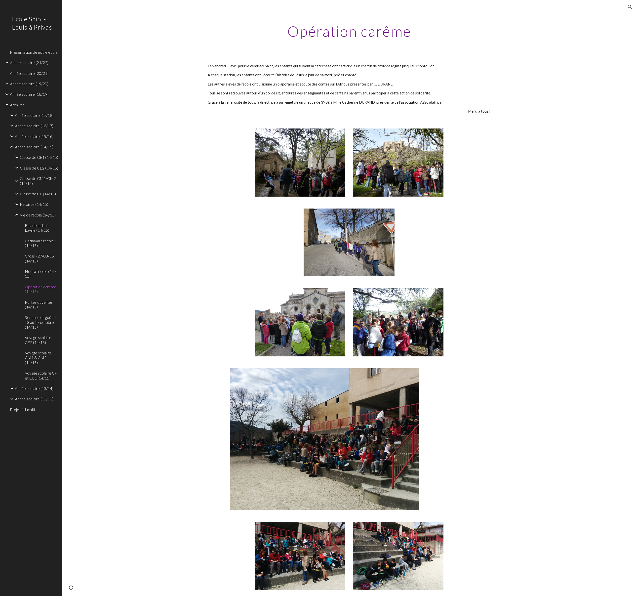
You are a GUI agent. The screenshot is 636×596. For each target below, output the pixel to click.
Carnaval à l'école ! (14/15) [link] (40, 243)
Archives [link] (17, 104)
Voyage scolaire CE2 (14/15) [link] (38, 339)
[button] (630, 7)
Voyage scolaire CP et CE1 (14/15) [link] (41, 375)
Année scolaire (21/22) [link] (29, 62)
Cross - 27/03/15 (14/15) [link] (39, 258)
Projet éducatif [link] (22, 409)
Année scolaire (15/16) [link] (34, 136)
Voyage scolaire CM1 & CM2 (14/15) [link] (38, 357)
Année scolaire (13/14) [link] (34, 388)
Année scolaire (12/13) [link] (34, 398)
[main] (349, 31)
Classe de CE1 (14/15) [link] (39, 157)
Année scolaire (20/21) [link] (29, 73)
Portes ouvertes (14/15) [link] (39, 304)
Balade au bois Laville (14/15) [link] (37, 227)
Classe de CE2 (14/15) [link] (39, 168)
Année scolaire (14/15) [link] (34, 146)
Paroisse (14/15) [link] (34, 204)
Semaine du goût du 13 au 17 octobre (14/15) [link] (41, 322)
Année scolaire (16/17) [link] (34, 125)
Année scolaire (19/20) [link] (29, 83)
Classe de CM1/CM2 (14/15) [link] (38, 180)
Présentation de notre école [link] (34, 52)
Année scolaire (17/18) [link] (34, 115)
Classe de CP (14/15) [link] (38, 193)
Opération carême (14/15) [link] (40, 289)
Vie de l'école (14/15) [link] (38, 215)
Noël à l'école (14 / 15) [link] (40, 273)
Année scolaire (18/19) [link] (29, 94)
